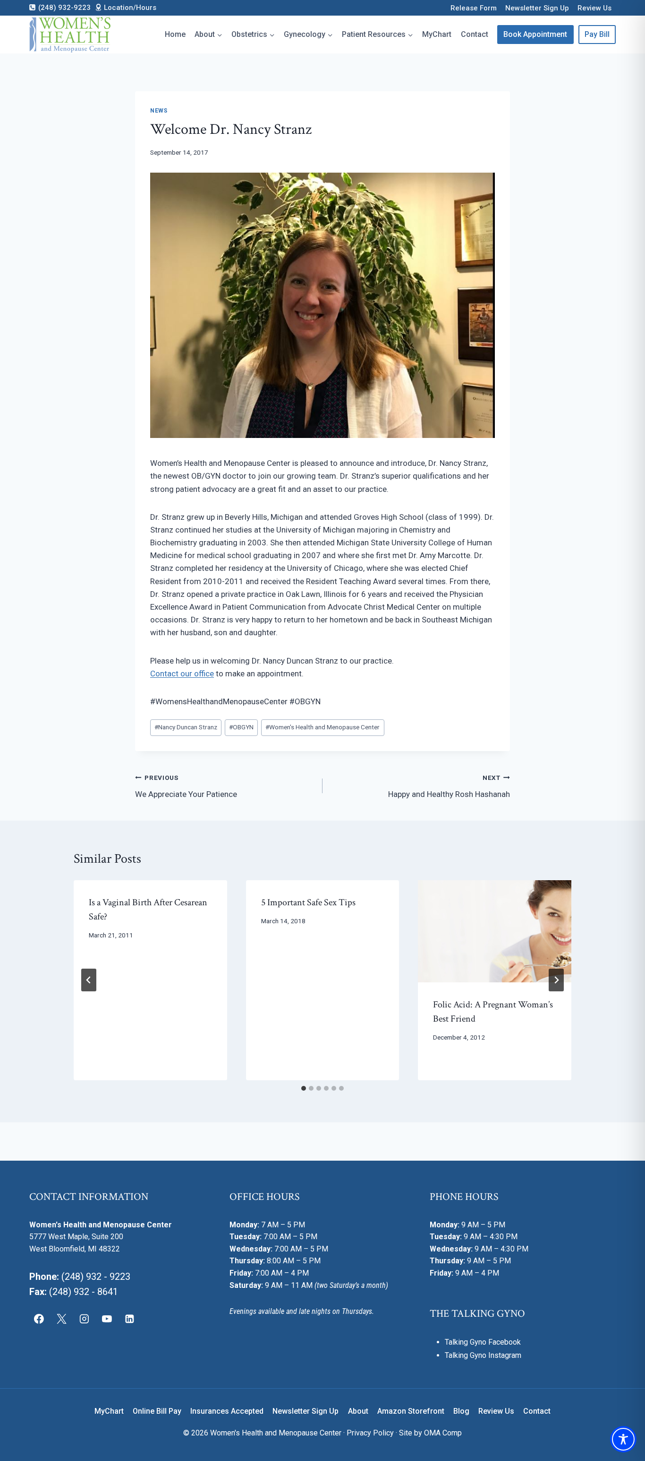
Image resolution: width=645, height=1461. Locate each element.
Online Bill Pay (157, 1411)
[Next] (556, 980)
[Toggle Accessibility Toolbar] (623, 1439)
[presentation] (494, 931)
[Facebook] (39, 1319)
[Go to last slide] (88, 980)
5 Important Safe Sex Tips (308, 902)
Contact (474, 34)
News (158, 110)
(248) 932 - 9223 (95, 1276)
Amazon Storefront (410, 1411)
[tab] (303, 1088)
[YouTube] (107, 1319)
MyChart (436, 34)
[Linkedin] (129, 1319)
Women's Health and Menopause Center (322, 727)
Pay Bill (597, 34)
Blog (461, 1411)
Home (175, 34)
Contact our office (182, 673)
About (358, 1411)
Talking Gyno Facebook (483, 1342)
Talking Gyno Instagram (483, 1355)
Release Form (473, 8)
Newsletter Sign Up (537, 8)
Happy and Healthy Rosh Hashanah (449, 786)
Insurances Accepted (226, 1411)
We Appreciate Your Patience (186, 786)
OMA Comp (443, 1432)
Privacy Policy (370, 1432)
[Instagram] (84, 1319)
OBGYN (241, 727)
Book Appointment (535, 34)
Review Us (594, 8)
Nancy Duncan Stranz (185, 727)
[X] (62, 1319)
